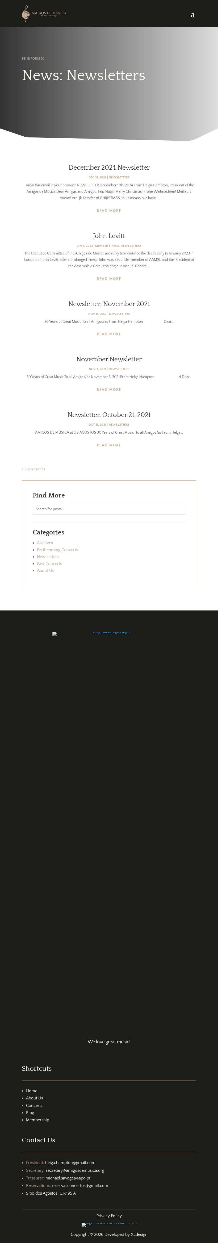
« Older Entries (33, 469)
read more (109, 211)
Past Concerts (49, 563)
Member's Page (107, 246)
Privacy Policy (109, 1215)
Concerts (34, 1105)
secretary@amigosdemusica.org (75, 1170)
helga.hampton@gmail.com (70, 1162)
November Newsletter (109, 359)
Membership (37, 1120)
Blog (30, 1112)
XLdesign (139, 1234)
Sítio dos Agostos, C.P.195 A (51, 1193)
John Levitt (109, 236)
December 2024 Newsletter (109, 167)
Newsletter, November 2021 (109, 304)
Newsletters (119, 177)
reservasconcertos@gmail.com (80, 1185)
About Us (45, 570)
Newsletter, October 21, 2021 (109, 415)
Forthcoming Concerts (57, 549)
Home (31, 1091)
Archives (45, 543)
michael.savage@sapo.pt (67, 1178)
